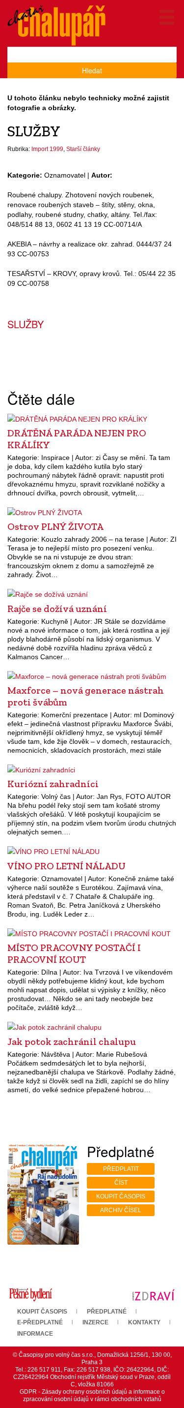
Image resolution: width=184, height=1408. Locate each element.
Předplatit (121, 1168)
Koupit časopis (120, 1196)
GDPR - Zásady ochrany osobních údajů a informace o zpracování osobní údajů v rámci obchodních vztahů (92, 1395)
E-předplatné (40, 1322)
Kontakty (144, 1322)
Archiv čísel (120, 1210)
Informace (35, 1333)
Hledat (92, 70)
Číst (121, 1182)
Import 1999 (47, 149)
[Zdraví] (153, 1294)
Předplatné (107, 1311)
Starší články (83, 149)
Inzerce (95, 1322)
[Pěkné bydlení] (30, 1294)
